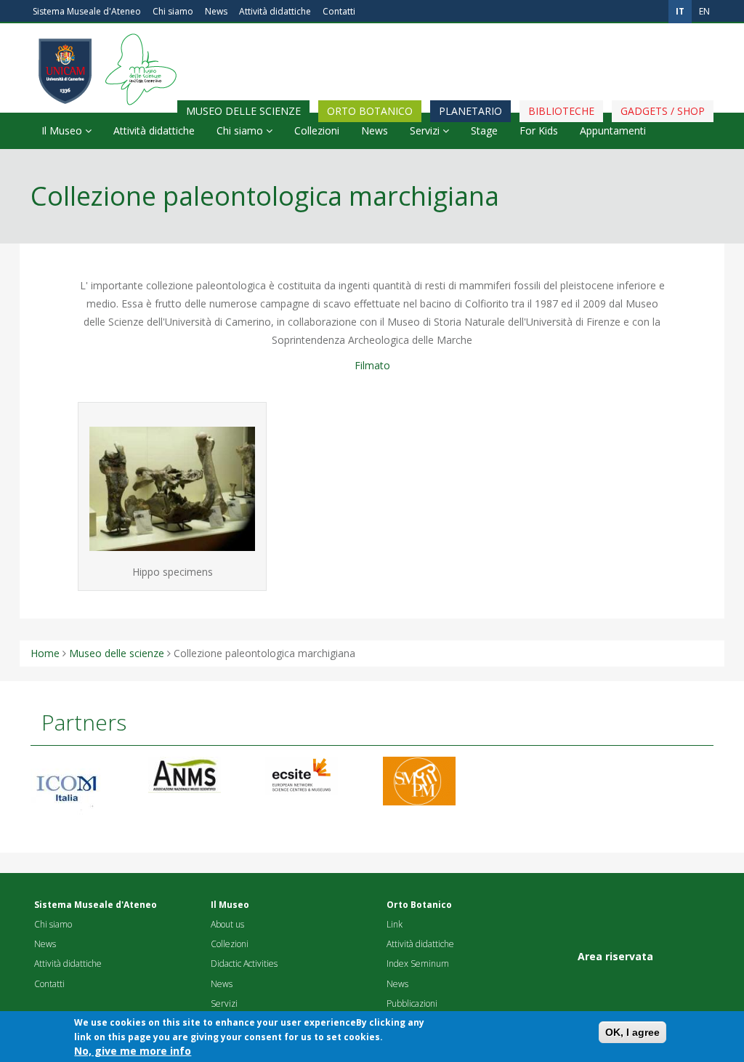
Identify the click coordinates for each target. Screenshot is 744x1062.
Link (395, 924)
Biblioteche (561, 111)
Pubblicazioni (412, 1003)
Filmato (372, 365)
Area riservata (615, 956)
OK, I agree (632, 1032)
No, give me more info (132, 1051)
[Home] (137, 40)
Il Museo (63, 130)
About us (227, 924)
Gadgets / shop (662, 111)
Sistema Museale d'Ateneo (87, 11)
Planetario (470, 111)
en (704, 11)
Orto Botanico (370, 111)
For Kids (538, 130)
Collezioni (316, 130)
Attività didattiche (275, 11)
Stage (484, 130)
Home (45, 653)
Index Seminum (418, 963)
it (680, 11)
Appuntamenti (613, 130)
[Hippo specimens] (172, 489)
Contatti (339, 11)
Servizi (426, 130)
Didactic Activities (244, 963)
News (216, 11)
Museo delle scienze (243, 111)
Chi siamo (173, 11)
